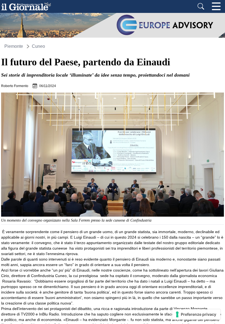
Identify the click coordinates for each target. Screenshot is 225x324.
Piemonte (13, 46)
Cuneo (38, 46)
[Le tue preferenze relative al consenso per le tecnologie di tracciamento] (196, 314)
